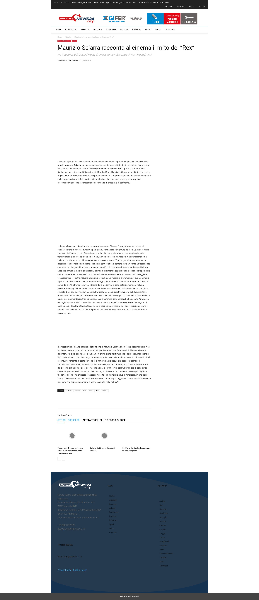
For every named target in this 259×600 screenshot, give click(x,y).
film (84, 391)
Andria (56, 2)
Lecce (113, 2)
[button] (202, 30)
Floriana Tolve (73, 60)
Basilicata (74, 2)
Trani (159, 2)
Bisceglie (81, 2)
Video (158, 29)
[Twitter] (86, 66)
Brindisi (88, 2)
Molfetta (128, 2)
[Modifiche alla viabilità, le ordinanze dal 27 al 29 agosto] (136, 436)
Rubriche (137, 29)
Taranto (153, 2)
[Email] (98, 66)
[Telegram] (110, 66)
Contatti (170, 29)
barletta (69, 391)
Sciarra (104, 391)
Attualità (70, 29)
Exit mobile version (129, 596)
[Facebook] (79, 66)
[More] (117, 66)
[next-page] (63, 458)
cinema (68, 41)
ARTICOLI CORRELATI (68, 420)
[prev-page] (59, 458)
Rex (97, 391)
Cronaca (84, 29)
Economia (111, 29)
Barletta (66, 2)
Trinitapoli (165, 2)
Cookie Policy (80, 569)
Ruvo (134, 2)
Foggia (107, 2)
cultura (97, 29)
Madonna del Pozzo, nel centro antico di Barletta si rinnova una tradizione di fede (70, 450)
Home (58, 29)
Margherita (120, 2)
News (74, 41)
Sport (148, 29)
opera (91, 391)
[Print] (104, 66)
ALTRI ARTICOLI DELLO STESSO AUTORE (104, 420)
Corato (101, 2)
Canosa (95, 2)
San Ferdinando (143, 2)
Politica (124, 29)
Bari (61, 2)
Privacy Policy (64, 569)
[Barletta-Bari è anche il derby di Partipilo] (104, 436)
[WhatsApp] (92, 66)
